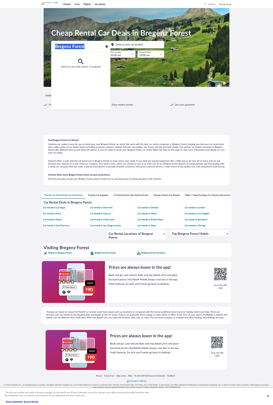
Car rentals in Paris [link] (52, 214)
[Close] (267, 396)
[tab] (63, 195)
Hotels (67, 4)
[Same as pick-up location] (136, 44)
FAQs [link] (130, 376)
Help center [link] (121, 376)
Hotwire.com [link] (51, 95)
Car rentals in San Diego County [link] (105, 226)
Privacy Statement (14, 402)
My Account (225, 4)
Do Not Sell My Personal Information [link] (149, 376)
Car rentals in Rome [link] (52, 220)
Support (211, 4)
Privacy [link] (99, 376)
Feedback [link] (171, 376)
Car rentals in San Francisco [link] (56, 226)
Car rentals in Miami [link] (147, 214)
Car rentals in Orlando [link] (147, 208)
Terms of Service (31, 402)
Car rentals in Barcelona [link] (196, 220)
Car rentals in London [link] (195, 208)
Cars (77, 4)
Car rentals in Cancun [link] (100, 214)
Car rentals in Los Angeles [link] (197, 214)
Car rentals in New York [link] (101, 208)
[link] (67, 253)
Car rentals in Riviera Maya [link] (150, 220)
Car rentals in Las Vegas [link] (54, 208)
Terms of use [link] (109, 376)
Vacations (100, 4)
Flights (87, 4)
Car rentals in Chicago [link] (195, 226)
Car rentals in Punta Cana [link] (102, 220)
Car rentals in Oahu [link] (146, 226)
